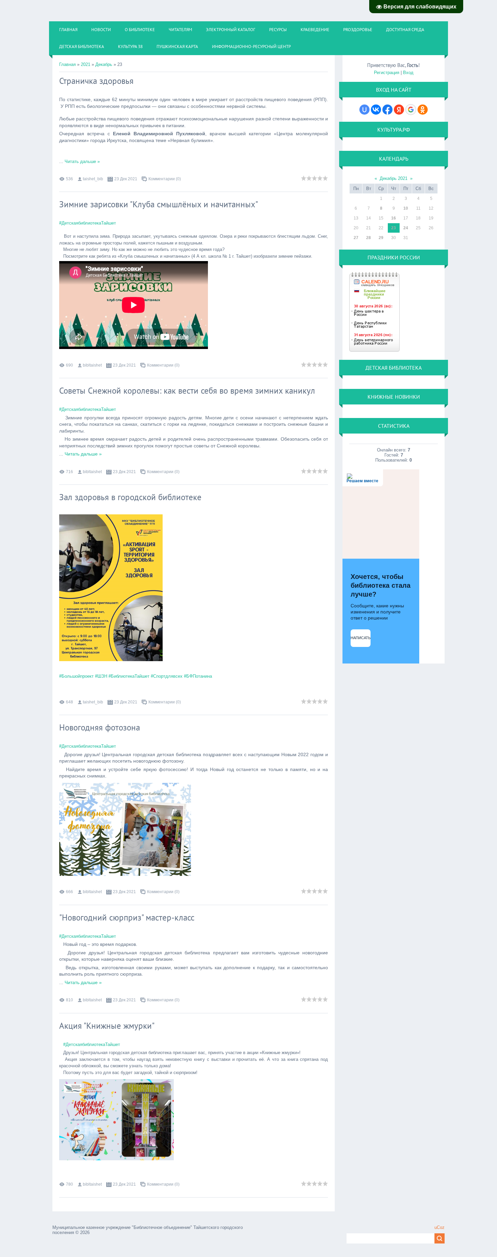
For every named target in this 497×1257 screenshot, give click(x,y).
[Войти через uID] (364, 109)
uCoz (439, 1227)
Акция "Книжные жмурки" (107, 1025)
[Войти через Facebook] (387, 109)
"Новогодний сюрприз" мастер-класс (126, 917)
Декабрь (103, 64)
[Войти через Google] (410, 109)
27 (356, 237)
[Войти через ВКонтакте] (376, 109)
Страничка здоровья (96, 80)
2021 (85, 64)
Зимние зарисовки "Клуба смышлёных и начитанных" (158, 204)
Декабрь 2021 (393, 178)
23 (393, 228)
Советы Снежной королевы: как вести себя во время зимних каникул (187, 390)
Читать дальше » (82, 161)
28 (368, 237)
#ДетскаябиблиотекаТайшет (87, 223)
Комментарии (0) (164, 179)
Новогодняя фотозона (99, 727)
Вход (408, 72)
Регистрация (386, 72)
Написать (361, 638)
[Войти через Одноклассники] (423, 109)
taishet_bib (93, 179)
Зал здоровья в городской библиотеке (130, 497)
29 (381, 237)
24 (405, 228)
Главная (67, 64)
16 (393, 218)
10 (405, 208)
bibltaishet (92, 365)
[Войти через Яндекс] (399, 109)
